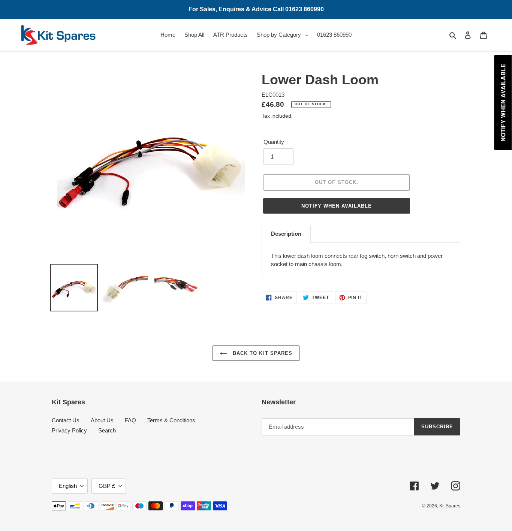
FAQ (130, 420)
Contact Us (65, 420)
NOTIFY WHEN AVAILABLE (336, 206)
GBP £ (107, 486)
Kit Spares (449, 506)
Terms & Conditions (171, 420)
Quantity (273, 142)
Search (107, 430)
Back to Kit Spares (261, 353)
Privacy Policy (69, 430)
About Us (102, 420)
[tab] (286, 234)
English (68, 486)
